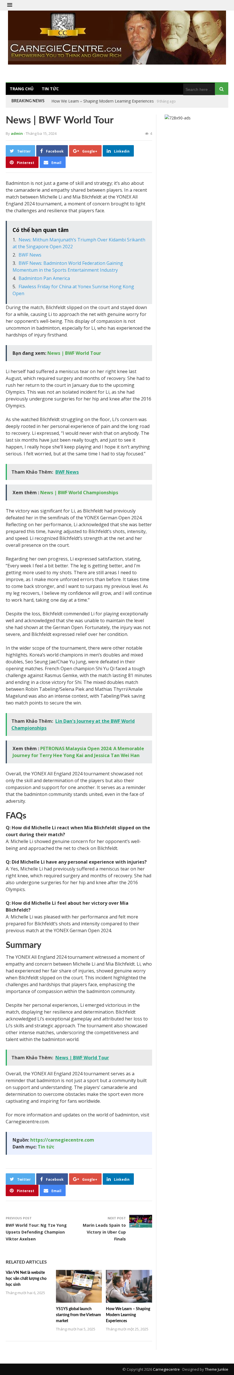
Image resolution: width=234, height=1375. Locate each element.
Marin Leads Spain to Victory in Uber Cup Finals (104, 1232)
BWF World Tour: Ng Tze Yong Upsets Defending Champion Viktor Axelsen (36, 1232)
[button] (9, 5)
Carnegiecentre (166, 1369)
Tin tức (50, 88)
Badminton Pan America (44, 278)
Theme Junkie (216, 1369)
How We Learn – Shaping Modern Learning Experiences (102, 101)
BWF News (30, 255)
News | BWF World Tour (74, 353)
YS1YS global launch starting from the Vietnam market (78, 1315)
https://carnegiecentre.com (62, 1140)
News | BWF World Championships (79, 492)
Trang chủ (22, 88)
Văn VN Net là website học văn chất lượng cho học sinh (26, 1279)
